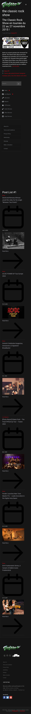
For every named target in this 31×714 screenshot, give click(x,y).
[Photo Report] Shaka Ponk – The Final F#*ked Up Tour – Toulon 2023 (13, 422)
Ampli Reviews (8, 116)
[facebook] (4, 698)
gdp (9, 73)
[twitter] (7, 698)
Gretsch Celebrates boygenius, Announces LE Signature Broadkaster (12, 345)
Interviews (7, 97)
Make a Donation (8, 145)
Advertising (6, 137)
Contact (6, 148)
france (6, 73)
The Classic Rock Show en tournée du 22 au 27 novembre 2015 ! (14, 24)
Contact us (21, 690)
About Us (6, 126)
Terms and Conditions (9, 130)
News (6, 90)
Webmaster (22, 711)
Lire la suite (15, 66)
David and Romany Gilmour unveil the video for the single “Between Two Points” (12, 200)
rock (12, 75)
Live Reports (8, 94)
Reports (6, 101)
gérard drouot (15, 73)
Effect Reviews (8, 112)
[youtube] (10, 698)
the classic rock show (20, 75)
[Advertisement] (15, 171)
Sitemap (6, 141)
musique (4, 75)
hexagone (22, 73)
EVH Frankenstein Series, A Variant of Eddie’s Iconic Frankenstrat (11, 568)
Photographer (15, 711)
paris (9, 75)
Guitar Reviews (8, 109)
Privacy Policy (7, 133)
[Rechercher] (19, 83)
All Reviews (7, 105)
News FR (6, 71)
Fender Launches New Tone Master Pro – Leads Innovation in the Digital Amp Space (13, 496)
